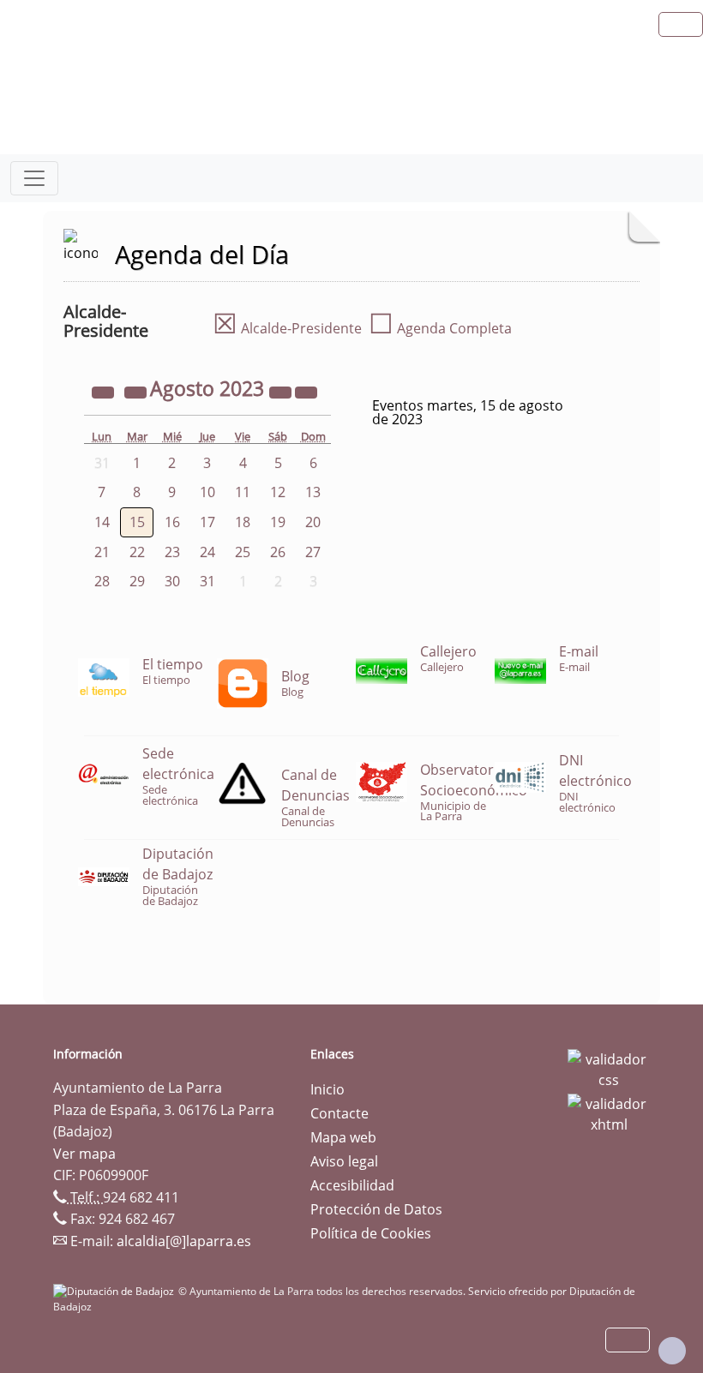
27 (313, 552)
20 (313, 522)
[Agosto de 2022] (104, 390)
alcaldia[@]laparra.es (184, 1241)
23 (172, 552)
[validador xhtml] (609, 1112)
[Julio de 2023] (137, 390)
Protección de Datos (376, 1209)
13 (313, 492)
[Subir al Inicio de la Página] (672, 1350)
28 (102, 581)
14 (102, 522)
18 (242, 522)
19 (277, 522)
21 (102, 552)
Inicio (327, 1089)
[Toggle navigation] (34, 178)
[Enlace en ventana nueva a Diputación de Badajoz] (115, 1291)
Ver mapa (84, 1153)
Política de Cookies (370, 1233)
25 (242, 552)
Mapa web (343, 1137)
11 (242, 492)
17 (207, 522)
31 (207, 581)
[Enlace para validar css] (609, 1067)
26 (277, 552)
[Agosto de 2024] (282, 390)
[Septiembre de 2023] (306, 390)
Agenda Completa (440, 328)
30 (172, 581)
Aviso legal (344, 1161)
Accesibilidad (352, 1185)
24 (207, 552)
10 (207, 492)
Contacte (339, 1113)
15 (137, 522)
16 (172, 522)
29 (137, 581)
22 (137, 552)
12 (277, 492)
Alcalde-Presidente (287, 328)
